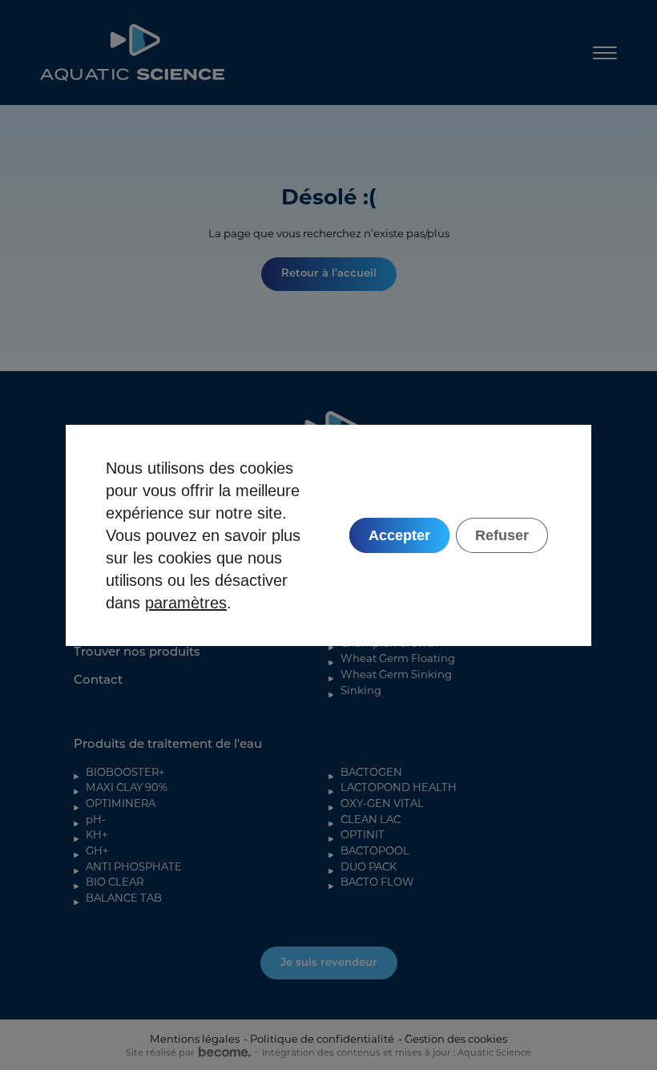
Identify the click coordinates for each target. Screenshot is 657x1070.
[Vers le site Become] (223, 1052)
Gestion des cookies (456, 1038)
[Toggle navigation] (605, 52)
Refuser (502, 535)
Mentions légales (195, 1038)
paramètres (186, 603)
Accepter (399, 535)
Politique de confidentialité (322, 1038)
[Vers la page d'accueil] (132, 52)
